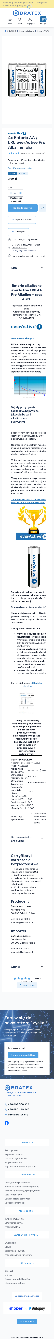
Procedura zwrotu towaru (18, 1254)
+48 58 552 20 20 (20, 918)
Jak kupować (11, 1150)
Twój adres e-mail (16, 1048)
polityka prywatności (16, 1158)
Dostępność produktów (17, 1182)
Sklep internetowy (26, 1337)
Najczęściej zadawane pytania (20, 1166)
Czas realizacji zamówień (17, 1198)
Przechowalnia (12, 1226)
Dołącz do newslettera (23, 1055)
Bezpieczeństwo (13, 1162)
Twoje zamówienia (14, 1218)
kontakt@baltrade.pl (22, 922)
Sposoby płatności (14, 1202)
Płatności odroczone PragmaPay (22, 1186)
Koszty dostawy (13, 1194)
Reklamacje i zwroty (15, 1250)
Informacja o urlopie (15, 1283)
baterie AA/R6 (43, 31)
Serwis (8, 1246)
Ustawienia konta (14, 1222)
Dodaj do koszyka (22, 207)
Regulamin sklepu (13, 1154)
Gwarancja (10, 1242)
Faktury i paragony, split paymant (22, 1190)
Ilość (10, 187)
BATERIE (12, 31)
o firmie (8, 1274)
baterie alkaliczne (26, 31)
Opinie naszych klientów (17, 1279)
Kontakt (9, 1270)
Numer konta (27, 1321)
